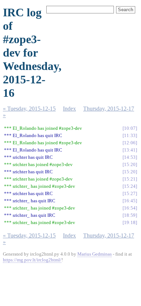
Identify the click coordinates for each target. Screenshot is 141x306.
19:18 (130, 222)
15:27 (130, 193)
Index (69, 109)
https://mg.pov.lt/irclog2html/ (32, 259)
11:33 (130, 135)
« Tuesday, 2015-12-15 (29, 109)
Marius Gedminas (94, 254)
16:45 (130, 200)
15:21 (130, 179)
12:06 (130, 142)
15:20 (130, 164)
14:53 (130, 157)
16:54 (130, 208)
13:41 (130, 150)
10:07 (130, 128)
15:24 (130, 186)
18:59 (130, 215)
